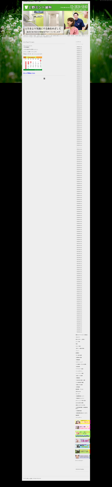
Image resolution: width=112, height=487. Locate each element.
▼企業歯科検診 (79, 410)
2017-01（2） (79, 265)
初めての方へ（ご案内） (80, 339)
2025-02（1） (79, 76)
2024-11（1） (79, 82)
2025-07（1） (79, 66)
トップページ (78, 41)
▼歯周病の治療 (79, 357)
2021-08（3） (79, 155)
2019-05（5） (79, 209)
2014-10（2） (79, 319)
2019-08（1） (79, 203)
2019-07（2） (79, 205)
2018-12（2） (79, 219)
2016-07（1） (79, 277)
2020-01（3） (79, 193)
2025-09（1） (79, 62)
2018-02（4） (79, 239)
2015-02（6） (79, 311)
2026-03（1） (79, 52)
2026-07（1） (79, 46)
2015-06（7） (79, 303)
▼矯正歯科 (78, 366)
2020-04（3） (79, 187)
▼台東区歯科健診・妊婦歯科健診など (82, 408)
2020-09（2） (79, 177)
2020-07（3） (79, 181)
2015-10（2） (79, 295)
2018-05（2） (79, 233)
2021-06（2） (79, 159)
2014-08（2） (79, 323)
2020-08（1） (79, 179)
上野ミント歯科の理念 (80, 348)
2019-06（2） (79, 207)
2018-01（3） (79, 241)
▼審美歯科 (78, 359)
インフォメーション (79, 44)
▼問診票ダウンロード (80, 398)
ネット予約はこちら (29, 73)
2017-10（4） (79, 247)
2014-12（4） (79, 315)
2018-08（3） (79, 227)
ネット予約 (78, 341)
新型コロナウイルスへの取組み (82, 334)
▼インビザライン (79, 371)
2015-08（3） (79, 299)
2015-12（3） (79, 291)
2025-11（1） (79, 58)
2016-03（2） (79, 285)
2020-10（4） (79, 175)
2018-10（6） (79, 223)
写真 (76, 343)
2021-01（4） (79, 169)
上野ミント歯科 (29, 478)
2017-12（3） (79, 243)
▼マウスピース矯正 (79, 368)
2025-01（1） (79, 78)
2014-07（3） (79, 325)
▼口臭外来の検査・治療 (80, 380)
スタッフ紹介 (78, 346)
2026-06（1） (79, 48)
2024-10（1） (79, 84)
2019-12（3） (79, 195)
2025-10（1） (79, 60)
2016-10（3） (79, 271)
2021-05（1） (79, 161)
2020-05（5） (79, 185)
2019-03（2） (79, 213)
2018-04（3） (79, 235)
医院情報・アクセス (79, 389)
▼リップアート (79, 417)
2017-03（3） (79, 261)
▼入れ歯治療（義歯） (80, 382)
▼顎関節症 (78, 377)
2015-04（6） (79, 307)
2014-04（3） (79, 331)
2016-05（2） (79, 281)
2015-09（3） (79, 297)
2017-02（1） (79, 263)
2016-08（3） (79, 275)
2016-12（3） (79, 267)
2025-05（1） (79, 70)
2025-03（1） (79, 74)
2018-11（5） (79, 221)
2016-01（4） (79, 289)
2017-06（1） (79, 255)
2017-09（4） (79, 249)
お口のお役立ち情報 (79, 402)
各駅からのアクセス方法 (80, 405)
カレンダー (78, 393)
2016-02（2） (79, 287)
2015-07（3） (79, 301)
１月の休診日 (26, 47)
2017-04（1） (79, 259)
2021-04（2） (79, 163)
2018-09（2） (79, 225)
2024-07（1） (79, 90)
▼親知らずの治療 (79, 384)
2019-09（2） (79, 201)
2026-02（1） (79, 54)
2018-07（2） (79, 229)
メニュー (77, 350)
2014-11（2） (79, 317)
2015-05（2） (79, 305)
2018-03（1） (79, 237)
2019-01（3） (79, 217)
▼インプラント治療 (79, 373)
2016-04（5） (79, 283)
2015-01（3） (79, 313)
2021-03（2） (79, 165)
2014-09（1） (79, 321)
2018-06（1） (79, 231)
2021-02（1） (79, 167)
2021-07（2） (79, 157)
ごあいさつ (78, 337)
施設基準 (77, 415)
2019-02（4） (79, 215)
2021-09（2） (79, 153)
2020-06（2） (79, 183)
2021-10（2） (79, 151)
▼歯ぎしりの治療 (79, 375)
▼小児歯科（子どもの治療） (81, 364)
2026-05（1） (79, 50)
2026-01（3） (79, 56)
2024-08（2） (79, 88)
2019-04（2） (79, 211)
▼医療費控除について (80, 396)
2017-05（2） (79, 257)
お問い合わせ (78, 391)
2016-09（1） (79, 273)
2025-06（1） (79, 68)
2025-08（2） (79, 64)
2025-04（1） (79, 72)
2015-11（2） (79, 293)
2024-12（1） (79, 80)
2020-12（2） (79, 171)
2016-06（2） (79, 279)
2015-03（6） (79, 309)
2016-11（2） (79, 269)
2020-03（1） (79, 189)
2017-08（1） (79, 251)
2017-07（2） (79, 253)
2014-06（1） (79, 327)
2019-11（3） (79, 197)
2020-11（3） (79, 173)
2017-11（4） (79, 245)
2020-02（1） (79, 191)
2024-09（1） (79, 86)
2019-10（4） (79, 199)
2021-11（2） (79, 149)
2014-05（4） (79, 329)
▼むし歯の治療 (79, 355)
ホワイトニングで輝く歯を (81, 400)
